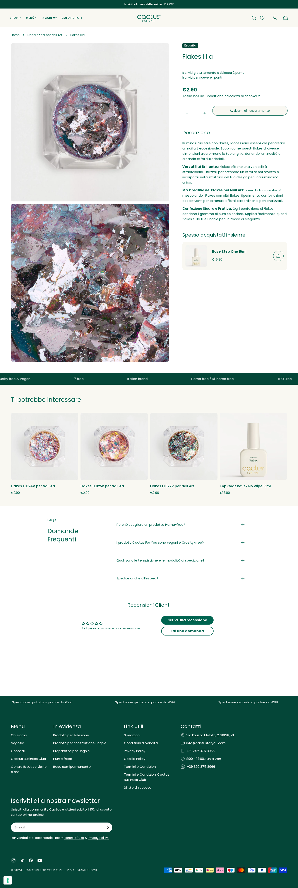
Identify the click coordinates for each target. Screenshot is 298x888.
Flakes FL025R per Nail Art (102, 486)
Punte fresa (62, 758)
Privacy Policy (134, 751)
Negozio (17, 743)
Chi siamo (19, 735)
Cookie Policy (134, 758)
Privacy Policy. (98, 838)
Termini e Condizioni (140, 766)
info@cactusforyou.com (206, 743)
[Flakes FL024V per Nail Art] (44, 446)
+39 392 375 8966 (200, 751)
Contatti (18, 751)
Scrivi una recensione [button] (187, 620)
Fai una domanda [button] (187, 631)
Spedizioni (132, 735)
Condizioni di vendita (141, 743)
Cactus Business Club (28, 758)
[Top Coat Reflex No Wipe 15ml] (253, 446)
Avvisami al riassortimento (250, 110)
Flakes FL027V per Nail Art (172, 486)
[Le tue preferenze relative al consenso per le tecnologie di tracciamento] (7, 880)
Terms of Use (74, 838)
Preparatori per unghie (71, 751)
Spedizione (215, 96)
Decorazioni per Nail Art (44, 35)
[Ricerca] (254, 18)
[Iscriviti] (108, 827)
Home (15, 35)
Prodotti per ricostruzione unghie (79, 743)
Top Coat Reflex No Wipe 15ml (245, 486)
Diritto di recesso (137, 787)
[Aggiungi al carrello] (278, 256)
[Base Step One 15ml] (196, 256)
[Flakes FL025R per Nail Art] (114, 446)
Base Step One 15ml (229, 251)
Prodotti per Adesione (71, 735)
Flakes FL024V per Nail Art (33, 486)
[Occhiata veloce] (72, 422)
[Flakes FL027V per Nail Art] (184, 446)
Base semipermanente (72, 766)
